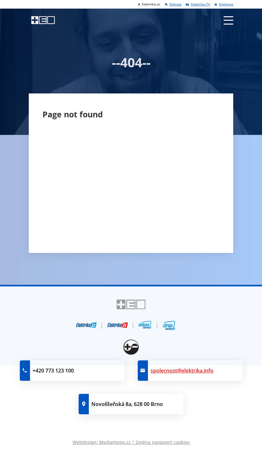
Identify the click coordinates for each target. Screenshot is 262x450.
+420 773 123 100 (53, 370)
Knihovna (226, 4)
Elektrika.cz (151, 4)
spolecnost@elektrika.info (181, 370)
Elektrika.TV (200, 4)
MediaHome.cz (115, 442)
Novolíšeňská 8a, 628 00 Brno (127, 404)
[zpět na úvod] (43, 20)
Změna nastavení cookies (163, 442)
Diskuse (175, 4)
